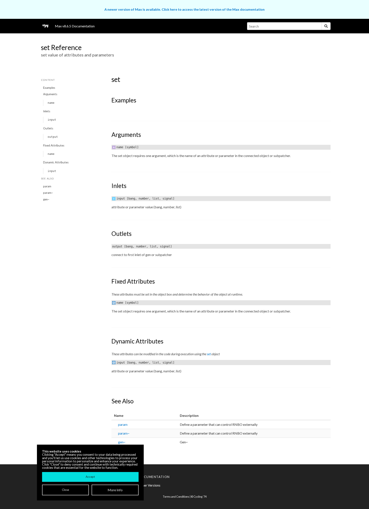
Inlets (46, 111)
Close (65, 489)
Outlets (48, 128)
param (47, 186)
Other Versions (149, 485)
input (52, 119)
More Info (115, 490)
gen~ (46, 199)
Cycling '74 (199, 496)
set (209, 354)
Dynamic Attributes (56, 162)
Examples (49, 87)
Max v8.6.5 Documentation (75, 26)
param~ (48, 192)
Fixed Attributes (53, 145)
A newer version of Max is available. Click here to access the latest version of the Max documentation (184, 9)
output (53, 136)
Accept (90, 476)
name (51, 102)
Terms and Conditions (176, 496)
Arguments (50, 94)
